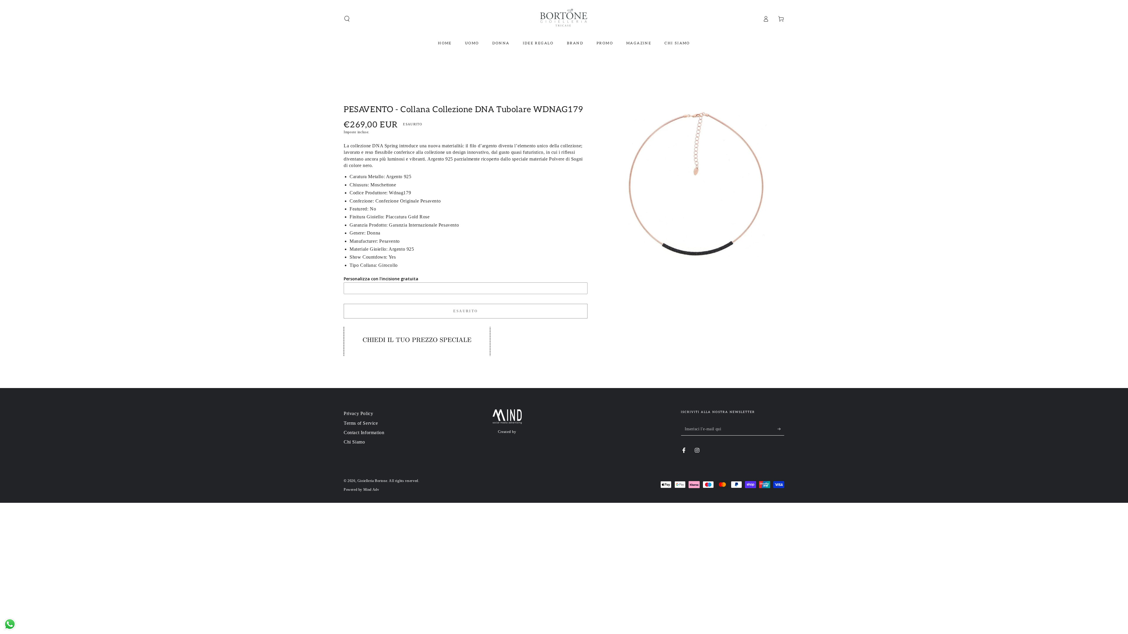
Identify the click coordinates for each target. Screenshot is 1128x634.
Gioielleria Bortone (372, 481)
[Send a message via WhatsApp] (10, 624)
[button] (347, 18)
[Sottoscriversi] (781, 428)
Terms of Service (361, 423)
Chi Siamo (354, 441)
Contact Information (364, 432)
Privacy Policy (358, 413)
